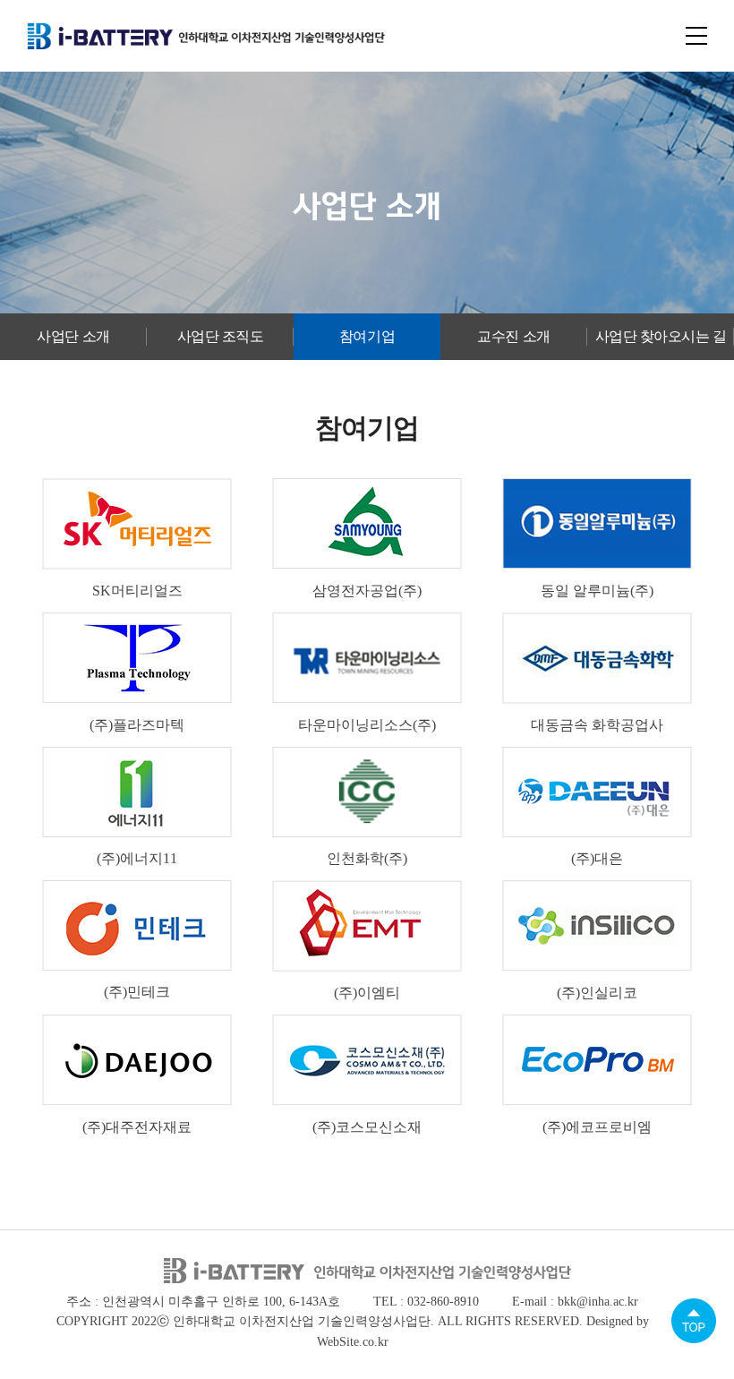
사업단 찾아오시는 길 (661, 336)
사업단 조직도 (220, 336)
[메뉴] (696, 36)
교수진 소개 (513, 336)
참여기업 (367, 336)
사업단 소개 (73, 336)
